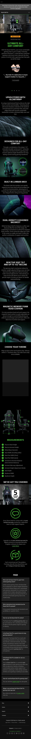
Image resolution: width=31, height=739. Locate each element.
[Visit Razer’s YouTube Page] (17, 733)
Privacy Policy (14, 722)
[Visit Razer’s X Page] (14, 733)
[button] (2, 2)
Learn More (15, 546)
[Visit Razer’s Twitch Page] (21, 733)
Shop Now (18, 8)
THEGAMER (15, 80)
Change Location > (18, 728)
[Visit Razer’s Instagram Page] (10, 733)
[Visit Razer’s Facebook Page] (7, 733)
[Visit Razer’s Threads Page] (12, 733)
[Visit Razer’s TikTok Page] (19, 733)
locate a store (20, 693)
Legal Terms (7, 722)
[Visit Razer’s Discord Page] (24, 733)
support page (15, 681)
